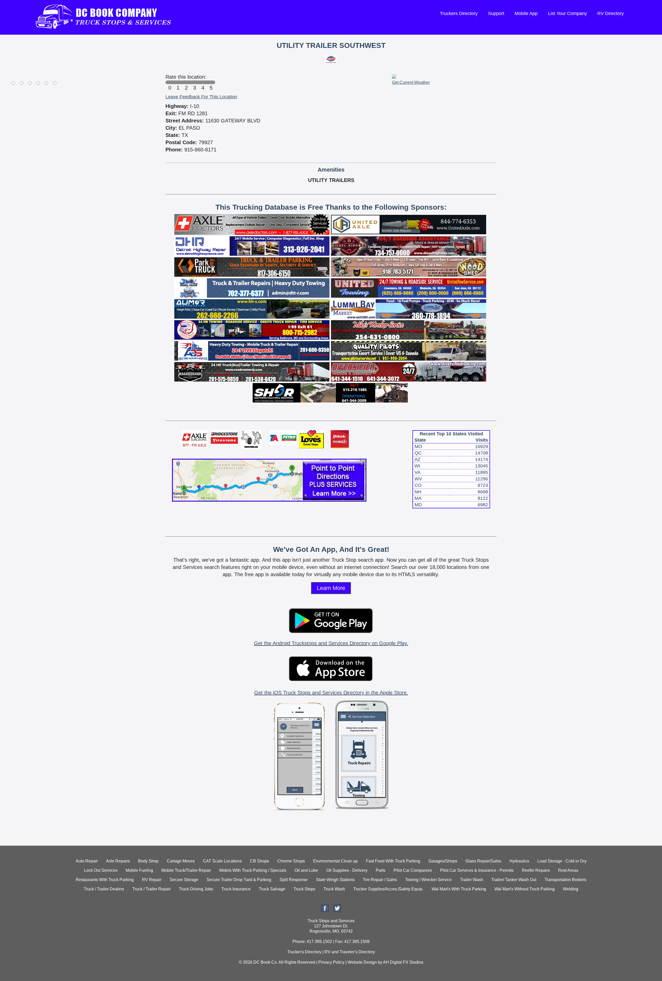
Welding (570, 889)
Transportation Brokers (565, 879)
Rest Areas (568, 870)
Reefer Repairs (536, 870)
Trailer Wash (471, 879)
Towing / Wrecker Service (428, 879)
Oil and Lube (306, 870)
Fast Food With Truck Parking (393, 861)
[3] (194, 82)
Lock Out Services (100, 870)
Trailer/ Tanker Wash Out (513, 879)
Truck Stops (304, 889)
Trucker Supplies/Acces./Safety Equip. (388, 889)
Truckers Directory (459, 13)
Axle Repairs (118, 861)
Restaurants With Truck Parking (105, 879)
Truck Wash (334, 889)
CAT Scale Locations (222, 861)
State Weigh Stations (335, 879)
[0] (170, 82)
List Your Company (567, 13)
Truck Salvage (272, 889)
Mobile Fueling (139, 870)
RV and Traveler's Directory (350, 952)
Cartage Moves (181, 861)
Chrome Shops (291, 861)
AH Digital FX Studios (403, 962)
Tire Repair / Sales (380, 879)
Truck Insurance (236, 889)
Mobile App (526, 13)
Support (496, 13)
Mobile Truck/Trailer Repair (186, 870)
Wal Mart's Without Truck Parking (524, 889)
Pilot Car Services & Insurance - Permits (477, 870)
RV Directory (610, 13)
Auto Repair (87, 861)
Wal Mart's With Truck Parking (459, 889)
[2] (186, 82)
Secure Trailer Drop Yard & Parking (239, 879)
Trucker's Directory (304, 952)
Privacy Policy (331, 962)
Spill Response (294, 879)
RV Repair (151, 879)
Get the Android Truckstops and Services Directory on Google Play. (331, 643)
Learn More (331, 588)
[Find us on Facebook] (324, 910)
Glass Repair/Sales (483, 861)
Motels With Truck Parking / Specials (252, 870)
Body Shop (148, 861)
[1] (178, 82)
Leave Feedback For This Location (201, 96)
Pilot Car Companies (413, 870)
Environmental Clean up (335, 861)
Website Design (362, 962)
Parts (380, 870)
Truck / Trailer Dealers (104, 889)
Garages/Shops (442, 861)
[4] (203, 82)
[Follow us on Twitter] (337, 910)
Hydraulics (519, 861)
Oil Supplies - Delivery (346, 870)
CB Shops (259, 861)
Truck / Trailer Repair (151, 889)
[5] (211, 82)
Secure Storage (184, 879)
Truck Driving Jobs (196, 889)
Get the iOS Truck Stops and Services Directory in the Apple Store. (331, 693)
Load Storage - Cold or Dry (561, 861)
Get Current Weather (411, 82)
